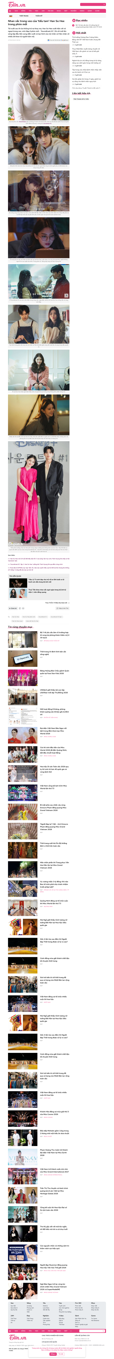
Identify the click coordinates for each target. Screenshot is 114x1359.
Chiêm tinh (46, 1318)
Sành (90, 11)
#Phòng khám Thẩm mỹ (51, 641)
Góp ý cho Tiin (63, 608)
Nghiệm (73, 11)
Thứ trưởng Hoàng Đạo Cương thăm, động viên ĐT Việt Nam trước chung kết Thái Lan (86, 39)
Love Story (46, 1308)
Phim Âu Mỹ (78, 1308)
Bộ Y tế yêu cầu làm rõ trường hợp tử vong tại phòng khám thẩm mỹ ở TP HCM (89, 26)
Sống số (77, 1320)
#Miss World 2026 (50, 736)
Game (97, 11)
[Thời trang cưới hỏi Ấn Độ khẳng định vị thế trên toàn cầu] (22, 850)
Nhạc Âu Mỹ (95, 1310)
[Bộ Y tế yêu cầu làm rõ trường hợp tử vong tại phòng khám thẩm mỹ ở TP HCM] (22, 639)
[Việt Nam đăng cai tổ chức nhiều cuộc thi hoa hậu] (22, 1003)
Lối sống (29, 1306)
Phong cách (30, 1308)
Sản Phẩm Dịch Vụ (80, 1318)
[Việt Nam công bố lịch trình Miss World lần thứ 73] (22, 793)
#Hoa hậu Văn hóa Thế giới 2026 (55, 1271)
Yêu (30, 11)
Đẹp (65, 11)
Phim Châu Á (79, 1310)
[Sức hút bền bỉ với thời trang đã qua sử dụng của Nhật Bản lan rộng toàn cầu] (22, 984)
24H (43, 11)
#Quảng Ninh (48, 906)
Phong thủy (46, 1324)
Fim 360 (50, 11)
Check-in (29, 1310)
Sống (23, 11)
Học (36, 11)
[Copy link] (23, 608)
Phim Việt (78, 1306)
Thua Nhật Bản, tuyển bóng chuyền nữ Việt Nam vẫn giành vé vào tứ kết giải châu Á (86, 51)
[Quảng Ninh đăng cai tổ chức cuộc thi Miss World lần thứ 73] (22, 908)
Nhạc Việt (94, 1306)
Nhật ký (45, 1306)
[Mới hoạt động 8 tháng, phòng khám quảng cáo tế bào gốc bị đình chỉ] (22, 716)
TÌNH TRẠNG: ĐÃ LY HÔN (81, 99)
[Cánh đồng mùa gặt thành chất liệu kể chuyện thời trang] (22, 965)
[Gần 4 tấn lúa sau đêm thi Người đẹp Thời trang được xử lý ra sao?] (22, 946)
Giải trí (61, 1320)
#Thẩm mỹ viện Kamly (51, 717)
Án (11, 1322)
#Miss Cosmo (48, 1117)
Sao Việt (13, 1306)
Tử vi (44, 1322)
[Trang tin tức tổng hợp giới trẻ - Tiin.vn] (17, 4)
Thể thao (61, 1324)
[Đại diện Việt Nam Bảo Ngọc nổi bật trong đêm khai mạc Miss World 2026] (22, 735)
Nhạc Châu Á (95, 1308)
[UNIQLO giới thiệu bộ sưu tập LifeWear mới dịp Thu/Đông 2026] (22, 697)
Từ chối (61, 1354)
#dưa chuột (48, 1136)
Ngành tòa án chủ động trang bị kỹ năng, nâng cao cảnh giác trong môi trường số (87, 61)
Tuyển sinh (62, 1306)
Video (82, 11)
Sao (16, 11)
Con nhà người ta (64, 1308)
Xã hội (61, 1322)
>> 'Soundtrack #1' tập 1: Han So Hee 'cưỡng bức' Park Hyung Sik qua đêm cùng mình (35, 564)
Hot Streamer (95, 1320)
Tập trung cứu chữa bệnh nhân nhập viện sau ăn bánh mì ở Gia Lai (87, 71)
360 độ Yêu (46, 1310)
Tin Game (94, 1318)
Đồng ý (53, 1354)
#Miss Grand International (53, 1175)
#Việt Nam (47, 1002)
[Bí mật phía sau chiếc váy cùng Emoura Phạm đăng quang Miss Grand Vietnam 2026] (22, 812)
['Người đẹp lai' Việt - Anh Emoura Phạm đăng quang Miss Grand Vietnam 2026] (22, 831)
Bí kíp (60, 1310)
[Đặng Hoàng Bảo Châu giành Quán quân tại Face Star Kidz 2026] (22, 678)
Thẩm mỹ (39, 16)
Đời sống (61, 1318)
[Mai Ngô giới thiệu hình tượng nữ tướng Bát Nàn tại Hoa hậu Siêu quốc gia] (22, 927)
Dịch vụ (77, 1322)
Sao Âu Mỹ (14, 1310)
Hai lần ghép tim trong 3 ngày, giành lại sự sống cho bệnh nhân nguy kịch (86, 80)
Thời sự (13, 1320)
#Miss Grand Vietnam (51, 1292)
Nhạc (59, 11)
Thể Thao (13, 1318)
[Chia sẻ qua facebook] (19, 608)
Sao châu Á (14, 1308)
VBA (28, 1312)
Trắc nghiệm (46, 1320)
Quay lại (14, 608)
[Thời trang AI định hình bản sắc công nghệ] (22, 658)
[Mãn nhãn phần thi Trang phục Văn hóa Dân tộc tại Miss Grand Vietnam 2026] (22, 869)
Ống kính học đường (65, 1312)
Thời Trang (23, 16)
